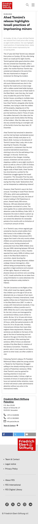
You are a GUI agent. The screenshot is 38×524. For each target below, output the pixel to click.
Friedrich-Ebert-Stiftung (16, 399)
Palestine (9, 401)
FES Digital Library (13, 489)
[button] (7, 434)
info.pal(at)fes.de (13, 421)
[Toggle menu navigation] (33, 5)
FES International (13, 485)
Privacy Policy (11, 468)
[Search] (27, 5)
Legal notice (10, 464)
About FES (10, 480)
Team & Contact (10, 426)
